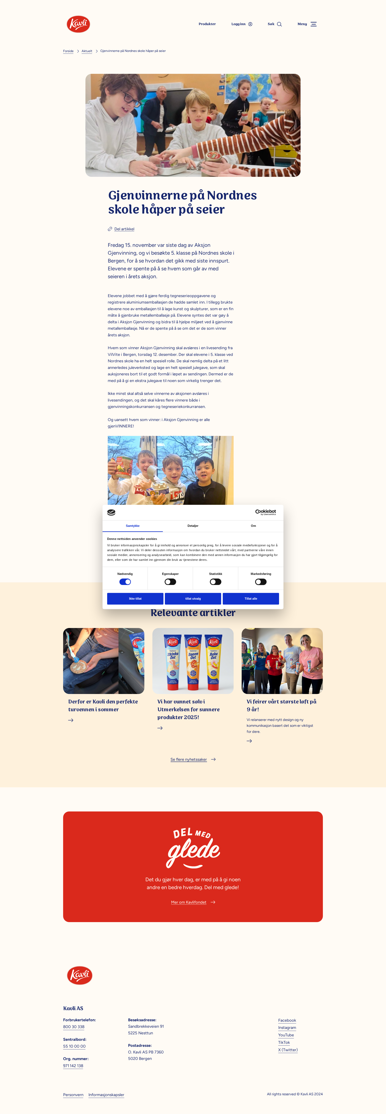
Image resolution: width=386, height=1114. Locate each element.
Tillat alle (251, 598)
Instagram (287, 1027)
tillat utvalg (193, 598)
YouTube (286, 1035)
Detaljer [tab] (193, 525)
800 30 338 (73, 1026)
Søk (271, 24)
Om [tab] (253, 525)
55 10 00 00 (74, 1046)
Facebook (287, 1020)
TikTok (284, 1042)
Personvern (73, 1094)
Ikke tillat (135, 598)
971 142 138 (73, 1066)
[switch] (170, 582)
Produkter (207, 24)
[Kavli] (78, 24)
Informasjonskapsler (106, 1094)
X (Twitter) (288, 1050)
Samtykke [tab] (133, 525)
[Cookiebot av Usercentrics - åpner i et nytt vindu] (261, 513)
